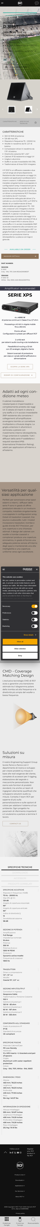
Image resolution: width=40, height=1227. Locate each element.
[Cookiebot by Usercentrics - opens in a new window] (24, 569)
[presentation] (2, 109)
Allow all (20, 642)
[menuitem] (20, 1213)
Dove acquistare (18, 67)
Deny (20, 656)
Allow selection (20, 649)
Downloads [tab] (20, 872)
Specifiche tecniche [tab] (20, 867)
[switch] (34, 613)
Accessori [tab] (20, 878)
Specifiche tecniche (24, 122)
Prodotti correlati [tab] (20, 884)
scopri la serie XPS (20, 367)
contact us (15, 824)
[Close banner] (37, 569)
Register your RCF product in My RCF (31, 1152)
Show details (28, 635)
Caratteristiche (10, 121)
